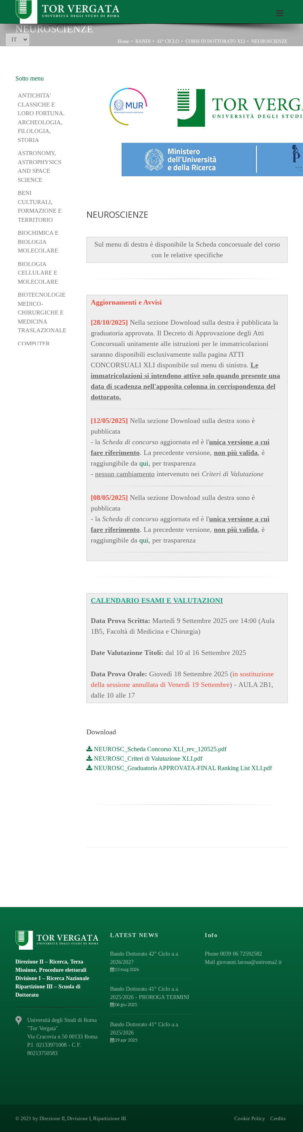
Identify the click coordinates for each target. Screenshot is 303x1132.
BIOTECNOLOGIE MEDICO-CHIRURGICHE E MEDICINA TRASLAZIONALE (43, 312)
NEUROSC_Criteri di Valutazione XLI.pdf (147, 758)
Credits (278, 1118)
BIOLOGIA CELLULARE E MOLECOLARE (39, 273)
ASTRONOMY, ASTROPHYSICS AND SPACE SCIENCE (39, 166)
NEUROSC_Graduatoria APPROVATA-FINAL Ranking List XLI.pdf (182, 768)
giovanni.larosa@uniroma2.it (249, 962)
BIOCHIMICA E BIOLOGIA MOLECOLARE (38, 242)
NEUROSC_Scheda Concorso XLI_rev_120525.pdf (159, 749)
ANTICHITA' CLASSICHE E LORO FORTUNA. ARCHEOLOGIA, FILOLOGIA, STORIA (41, 117)
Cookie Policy (249, 1118)
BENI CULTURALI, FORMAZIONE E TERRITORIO (40, 206)
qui (143, 463)
